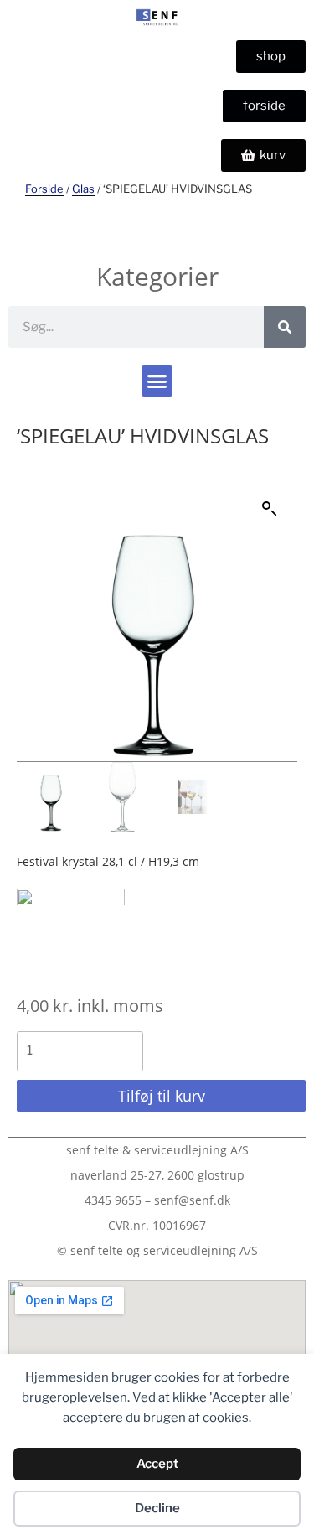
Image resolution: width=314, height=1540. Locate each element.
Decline (157, 1508)
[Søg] (285, 327)
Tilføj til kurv (161, 1096)
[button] (157, 381)
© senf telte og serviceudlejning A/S (157, 1250)
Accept (157, 1463)
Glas (83, 188)
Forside (44, 188)
